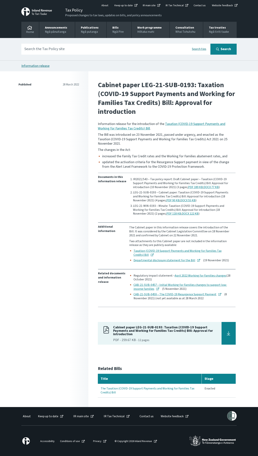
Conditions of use (70, 441)
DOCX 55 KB (187, 200)
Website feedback (222, 5)
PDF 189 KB (195, 187)
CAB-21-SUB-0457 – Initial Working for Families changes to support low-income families (180, 287)
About (104, 5)
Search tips (199, 49)
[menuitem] (26, 416)
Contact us (200, 5)
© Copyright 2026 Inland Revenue (133, 441)
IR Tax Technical (175, 5)
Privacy (97, 441)
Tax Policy (74, 10)
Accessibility (47, 441)
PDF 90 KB (173, 200)
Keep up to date (123, 5)
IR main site (149, 5)
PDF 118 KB (173, 214)
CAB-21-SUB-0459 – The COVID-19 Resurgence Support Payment (175, 294)
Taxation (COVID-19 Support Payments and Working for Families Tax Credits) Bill (178, 253)
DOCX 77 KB (211, 187)
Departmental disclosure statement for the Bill (164, 260)
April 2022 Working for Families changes (200, 276)
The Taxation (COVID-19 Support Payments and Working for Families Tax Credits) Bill (147, 390)
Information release (35, 66)
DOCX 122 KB (190, 214)
